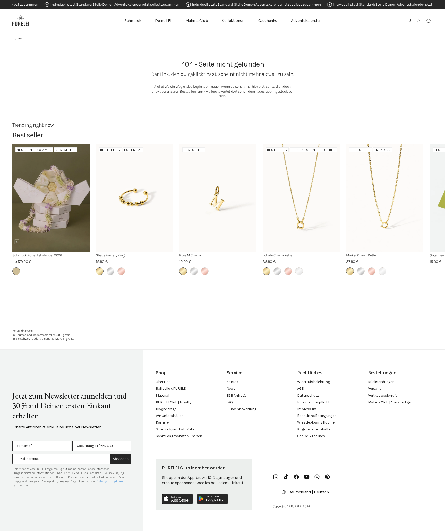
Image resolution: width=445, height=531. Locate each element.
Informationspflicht (313, 402)
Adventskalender (306, 20)
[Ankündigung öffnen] (222, 4)
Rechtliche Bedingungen (316, 415)
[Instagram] (276, 477)
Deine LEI (163, 20)
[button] (410, 20)
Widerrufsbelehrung (313, 382)
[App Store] (177, 499)
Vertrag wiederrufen (384, 395)
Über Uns (163, 382)
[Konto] (419, 20)
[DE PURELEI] (20, 20)
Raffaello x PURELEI (171, 388)
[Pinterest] (327, 477)
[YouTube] (307, 477)
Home (17, 38)
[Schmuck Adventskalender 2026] (51, 198)
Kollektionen (233, 20)
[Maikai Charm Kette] (384, 198)
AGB (300, 388)
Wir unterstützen (170, 415)
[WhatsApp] (317, 477)
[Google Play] (212, 499)
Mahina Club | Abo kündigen (390, 402)
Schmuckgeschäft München (179, 436)
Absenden (121, 459)
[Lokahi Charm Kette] (301, 198)
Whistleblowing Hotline (315, 422)
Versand (374, 388)
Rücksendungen (381, 382)
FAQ (230, 402)
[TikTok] (286, 477)
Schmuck (132, 20)
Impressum (306, 409)
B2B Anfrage (236, 395)
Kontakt (233, 382)
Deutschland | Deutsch (308, 491)
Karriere (162, 422)
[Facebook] (296, 477)
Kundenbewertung (241, 409)
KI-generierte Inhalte (313, 429)
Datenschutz (308, 395)
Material (162, 395)
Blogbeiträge (166, 409)
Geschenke (267, 20)
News (231, 388)
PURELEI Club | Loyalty (173, 402)
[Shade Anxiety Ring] (134, 198)
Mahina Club (196, 20)
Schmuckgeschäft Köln (175, 429)
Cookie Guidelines (311, 436)
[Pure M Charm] (217, 198)
